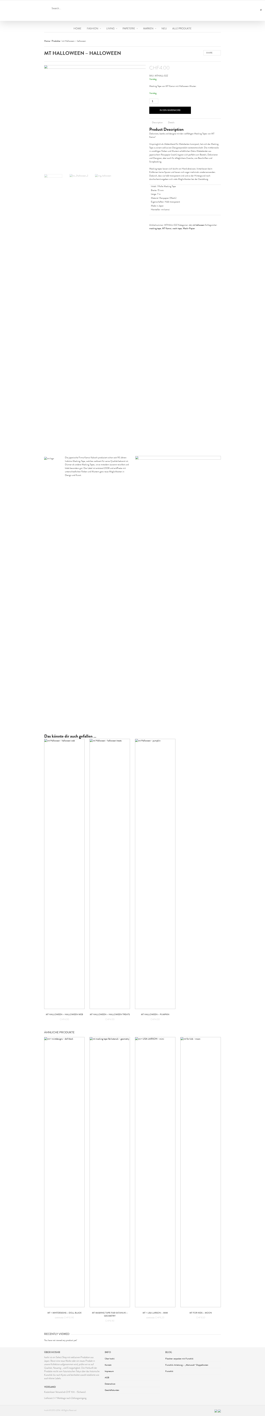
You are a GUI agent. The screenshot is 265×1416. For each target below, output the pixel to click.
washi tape (177, 228)
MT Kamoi (166, 228)
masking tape (155, 228)
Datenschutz (110, 1383)
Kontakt (108, 1365)
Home (47, 41)
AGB (107, 1377)
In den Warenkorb (170, 110)
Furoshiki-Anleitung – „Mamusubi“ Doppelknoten (186, 1365)
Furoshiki (169, 1371)
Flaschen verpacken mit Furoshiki (179, 1358)
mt (190, 225)
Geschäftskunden (112, 1390)
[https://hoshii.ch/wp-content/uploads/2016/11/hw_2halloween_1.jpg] (98, 119)
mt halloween (198, 225)
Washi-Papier (189, 228)
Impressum (109, 1371)
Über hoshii (110, 1358)
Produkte (56, 41)
